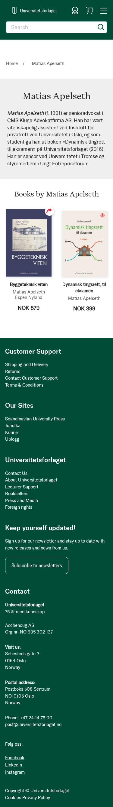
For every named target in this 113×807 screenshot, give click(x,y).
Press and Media (21, 500)
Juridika (12, 425)
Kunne (11, 432)
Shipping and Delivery (26, 364)
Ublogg (12, 439)
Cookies (13, 797)
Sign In (75, 10)
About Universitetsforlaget (31, 480)
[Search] (101, 27)
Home (12, 63)
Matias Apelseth (29, 292)
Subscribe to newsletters (36, 565)
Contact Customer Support (31, 378)
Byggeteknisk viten (29, 284)
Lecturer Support (21, 487)
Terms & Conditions (24, 385)
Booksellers (16, 493)
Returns (12, 371)
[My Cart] (89, 10)
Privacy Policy (36, 797)
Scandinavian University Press (35, 419)
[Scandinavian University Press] (34, 10)
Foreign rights (18, 507)
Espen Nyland (28, 297)
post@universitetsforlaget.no (33, 724)
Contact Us (16, 473)
